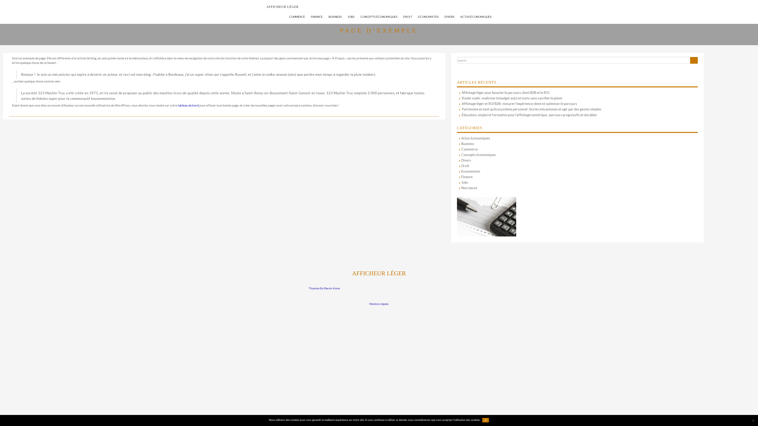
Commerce (297, 16)
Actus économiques (476, 16)
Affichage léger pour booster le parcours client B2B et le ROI (505, 93)
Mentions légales (379, 303)
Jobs (351, 16)
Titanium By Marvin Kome (324, 288)
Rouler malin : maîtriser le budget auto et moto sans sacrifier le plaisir (512, 98)
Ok (486, 420)
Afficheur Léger (282, 6)
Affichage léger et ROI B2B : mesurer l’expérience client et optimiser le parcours (519, 104)
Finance (317, 16)
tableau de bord (188, 105)
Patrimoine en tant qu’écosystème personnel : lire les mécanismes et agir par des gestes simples (531, 109)
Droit (407, 16)
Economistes (428, 16)
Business (335, 16)
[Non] (753, 420)
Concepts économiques (378, 16)
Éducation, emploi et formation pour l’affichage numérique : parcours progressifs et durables (529, 115)
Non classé (469, 188)
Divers (449, 16)
